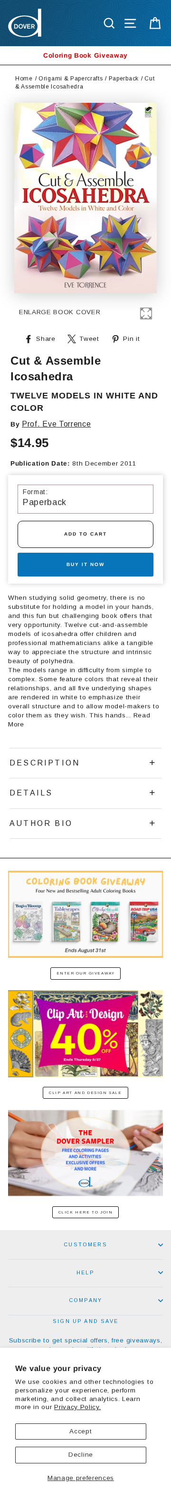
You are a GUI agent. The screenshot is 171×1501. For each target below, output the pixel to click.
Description (45, 763)
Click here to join (85, 1212)
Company (85, 1300)
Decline (80, 1454)
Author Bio (41, 823)
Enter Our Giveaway (86, 973)
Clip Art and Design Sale (85, 1093)
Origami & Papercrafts (70, 78)
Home (24, 78)
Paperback (124, 78)
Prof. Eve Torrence (56, 424)
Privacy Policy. (77, 1407)
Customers (85, 1244)
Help (85, 1272)
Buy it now (85, 564)
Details (31, 793)
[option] (85, 55)
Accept (80, 1431)
